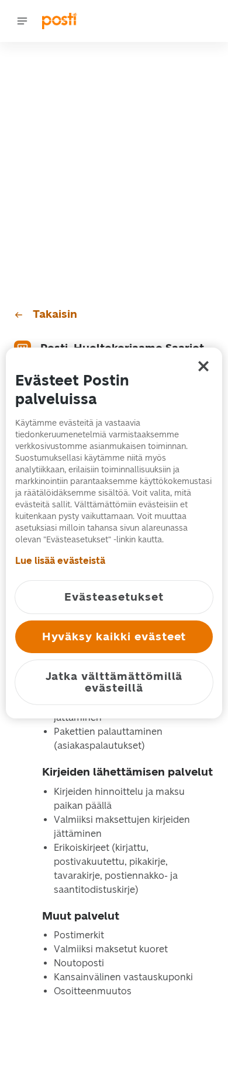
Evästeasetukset (113, 597)
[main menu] (22, 21)
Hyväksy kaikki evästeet (114, 636)
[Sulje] (203, 366)
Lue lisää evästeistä (60, 560)
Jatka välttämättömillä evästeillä (114, 682)
